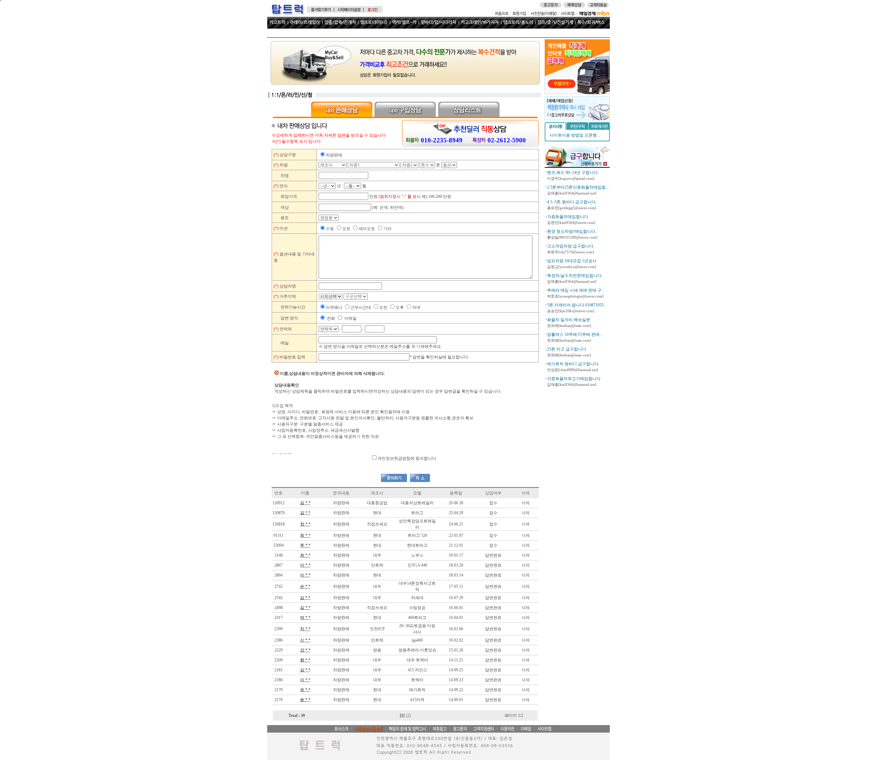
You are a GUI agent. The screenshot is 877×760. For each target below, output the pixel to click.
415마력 (417, 699)
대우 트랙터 (417, 660)
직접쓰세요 (377, 524)
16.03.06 (456, 628)
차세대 (417, 597)
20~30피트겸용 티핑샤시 (417, 628)
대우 (377, 555)
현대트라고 (417, 545)
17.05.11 (456, 586)
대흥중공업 (377, 503)
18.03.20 (456, 565)
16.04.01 (456, 617)
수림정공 (417, 607)
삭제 (525, 503)
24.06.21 (456, 524)
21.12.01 (456, 545)
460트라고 (417, 617)
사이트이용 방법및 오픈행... (574, 135)
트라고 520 (417, 535)
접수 (493, 503)
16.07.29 (456, 597)
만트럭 (377, 565)
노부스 (417, 555)
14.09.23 (456, 679)
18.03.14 (456, 575)
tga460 (417, 640)
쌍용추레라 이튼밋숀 (417, 650)
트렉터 (417, 679)
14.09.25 (456, 670)
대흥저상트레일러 (417, 503)
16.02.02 (456, 640)
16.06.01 (456, 607)
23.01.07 (456, 535)
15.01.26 (456, 650)
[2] (408, 715)
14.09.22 (456, 689)
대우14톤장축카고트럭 (417, 586)
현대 (377, 512)
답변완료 (493, 555)
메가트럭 (417, 689)
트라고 (417, 512)
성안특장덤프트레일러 (417, 524)
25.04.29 (456, 512)
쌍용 (377, 650)
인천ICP (377, 628)
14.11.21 (456, 660)
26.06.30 (456, 503)
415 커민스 (417, 670)
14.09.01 (456, 699)
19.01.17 (456, 555)
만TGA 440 (417, 565)
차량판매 (341, 503)
